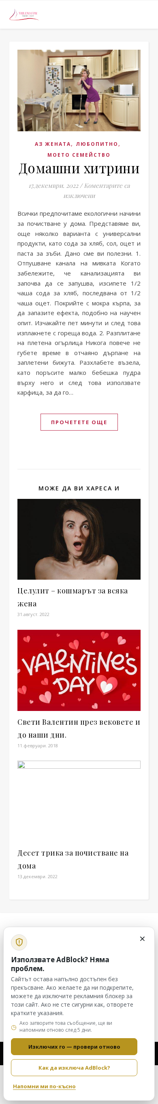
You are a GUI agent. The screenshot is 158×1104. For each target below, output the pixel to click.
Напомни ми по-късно (44, 1086)
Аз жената (53, 144)
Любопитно (97, 144)
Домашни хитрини (79, 168)
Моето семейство (79, 154)
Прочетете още (79, 422)
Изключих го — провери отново (74, 1046)
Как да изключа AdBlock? (74, 1067)
